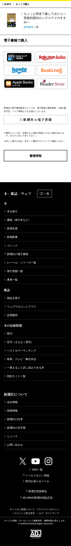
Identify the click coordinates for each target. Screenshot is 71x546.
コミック (12, 245)
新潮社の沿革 (15, 419)
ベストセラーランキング (21, 350)
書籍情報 (36, 155)
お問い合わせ (15, 444)
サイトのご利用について (22, 509)
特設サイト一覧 (16, 376)
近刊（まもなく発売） (20, 342)
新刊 (9, 333)
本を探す (12, 211)
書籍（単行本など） (19, 219)
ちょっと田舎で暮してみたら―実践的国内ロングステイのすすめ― (45, 18)
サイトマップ (52, 513)
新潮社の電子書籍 (17, 254)
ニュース (12, 436)
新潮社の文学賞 (16, 427)
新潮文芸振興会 (37, 491)
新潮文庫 (12, 228)
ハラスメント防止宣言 (23, 513)
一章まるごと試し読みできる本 (25, 367)
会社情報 (12, 402)
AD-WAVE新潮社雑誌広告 (38, 497)
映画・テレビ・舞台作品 (21, 359)
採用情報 (12, 410)
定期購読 (12, 315)
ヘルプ (40, 513)
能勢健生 (29, 27)
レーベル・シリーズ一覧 (21, 262)
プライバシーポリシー (48, 509)
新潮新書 (12, 236)
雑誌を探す (13, 298)
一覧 (46, 193)
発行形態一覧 (15, 271)
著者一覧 (12, 279)
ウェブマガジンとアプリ (21, 306)
